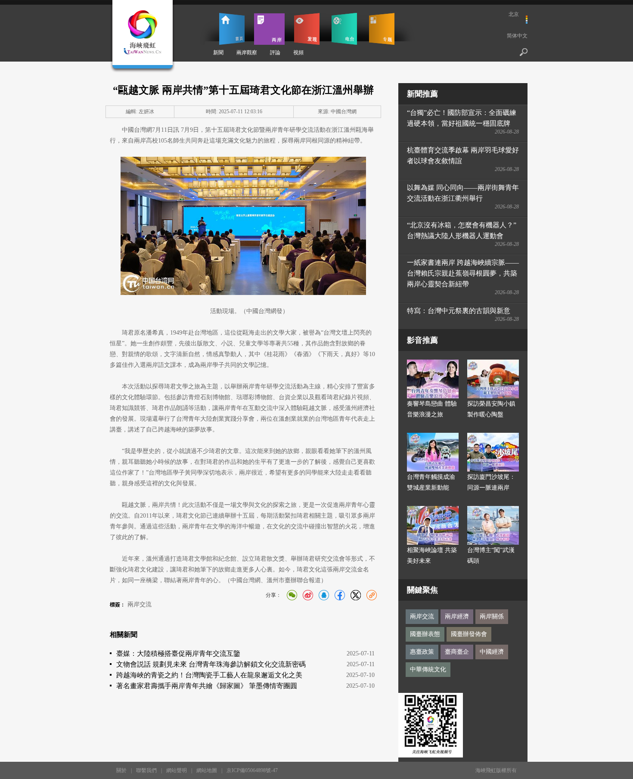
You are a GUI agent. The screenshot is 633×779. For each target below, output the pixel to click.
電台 (344, 29)
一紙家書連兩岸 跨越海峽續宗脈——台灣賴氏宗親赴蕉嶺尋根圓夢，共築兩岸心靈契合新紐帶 (463, 273)
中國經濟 (492, 652)
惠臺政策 (422, 652)
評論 (275, 53)
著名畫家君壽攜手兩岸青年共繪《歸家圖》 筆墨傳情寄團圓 (206, 685)
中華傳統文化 (428, 669)
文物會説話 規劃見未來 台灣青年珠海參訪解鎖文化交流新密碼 (211, 664)
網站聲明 (176, 770)
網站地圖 (206, 770)
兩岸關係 (492, 616)
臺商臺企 (457, 652)
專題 (381, 29)
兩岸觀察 (246, 53)
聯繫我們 (146, 770)
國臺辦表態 (425, 634)
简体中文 (517, 36)
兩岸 (269, 29)
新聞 (218, 53)
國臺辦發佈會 (469, 634)
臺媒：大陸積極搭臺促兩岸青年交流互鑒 (178, 653)
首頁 (232, 29)
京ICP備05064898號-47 (252, 770)
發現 (307, 29)
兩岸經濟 (457, 616)
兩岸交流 (139, 604)
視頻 (298, 53)
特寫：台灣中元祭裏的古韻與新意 (458, 310)
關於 (121, 770)
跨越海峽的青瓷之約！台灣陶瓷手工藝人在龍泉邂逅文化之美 (209, 675)
